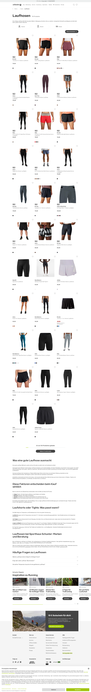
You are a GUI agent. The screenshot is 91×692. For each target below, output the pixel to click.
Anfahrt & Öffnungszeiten (69, 640)
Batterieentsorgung (51, 653)
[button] (75, 604)
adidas (27, 542)
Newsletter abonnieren (55, 626)
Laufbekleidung (37, 541)
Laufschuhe (62, 546)
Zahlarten (65, 648)
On (23, 542)
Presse (31, 650)
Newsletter (32, 648)
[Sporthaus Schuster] (17, 5)
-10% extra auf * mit (45, 1)
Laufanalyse (27, 546)
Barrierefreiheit (66, 650)
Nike (21, 542)
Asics (71, 541)
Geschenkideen (50, 650)
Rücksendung (66, 645)
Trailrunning (21, 527)
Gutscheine (49, 648)
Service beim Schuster (52, 643)
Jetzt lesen (16, 598)
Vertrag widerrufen (67, 653)
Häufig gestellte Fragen (68, 637)
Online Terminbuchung (52, 645)
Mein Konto (49, 640)
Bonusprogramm (50, 637)
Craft (18, 542)
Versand (64, 643)
